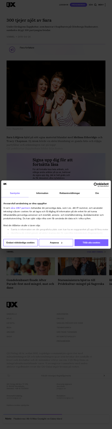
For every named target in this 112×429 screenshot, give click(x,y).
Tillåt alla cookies (91, 242)
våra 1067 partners (20, 208)
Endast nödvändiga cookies (20, 242)
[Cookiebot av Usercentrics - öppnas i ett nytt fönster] (96, 185)
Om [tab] (97, 193)
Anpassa (54, 242)
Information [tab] (42, 193)
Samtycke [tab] (15, 193)
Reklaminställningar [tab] (70, 193)
